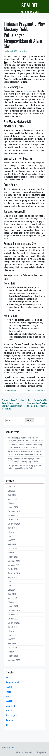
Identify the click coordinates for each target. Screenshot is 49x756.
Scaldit (29, 5)
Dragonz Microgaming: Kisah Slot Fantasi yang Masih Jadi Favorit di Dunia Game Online (25, 446)
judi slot (8, 677)
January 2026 (13, 507)
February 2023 (13, 651)
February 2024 (13, 602)
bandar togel (10, 705)
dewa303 (8, 687)
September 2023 (14, 622)
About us (19, 752)
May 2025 (11, 540)
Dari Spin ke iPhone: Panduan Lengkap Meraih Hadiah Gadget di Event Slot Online (24, 467)
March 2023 (12, 647)
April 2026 (12, 494)
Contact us (29, 752)
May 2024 (11, 589)
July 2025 (11, 532)
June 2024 (12, 585)
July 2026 (11, 486)
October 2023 (13, 618)
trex (12, 747)
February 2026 (13, 503)
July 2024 (11, 581)
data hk (8, 691)
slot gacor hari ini (12, 682)
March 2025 (12, 548)
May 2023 (11, 639)
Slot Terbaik (12, 390)
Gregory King (23, 51)
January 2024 (13, 606)
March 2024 (12, 598)
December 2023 (14, 610)
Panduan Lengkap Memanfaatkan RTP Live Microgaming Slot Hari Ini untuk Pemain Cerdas (25, 439)
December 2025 (14, 511)
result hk (8, 701)
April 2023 (12, 643)
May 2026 (11, 490)
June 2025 (11, 536)
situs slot (8, 710)
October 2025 (13, 519)
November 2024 (14, 565)
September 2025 (14, 523)
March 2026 (12, 499)
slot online (9, 720)
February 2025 (13, 552)
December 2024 (14, 560)
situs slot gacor (11, 715)
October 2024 (13, 569)
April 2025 (12, 544)
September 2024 (14, 573)
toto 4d (8, 696)
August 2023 (12, 626)
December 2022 (14, 659)
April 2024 (12, 593)
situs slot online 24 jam (38, 390)
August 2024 (12, 577)
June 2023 (11, 635)
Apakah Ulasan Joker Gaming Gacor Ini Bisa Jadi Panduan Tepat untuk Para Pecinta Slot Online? (25, 453)
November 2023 (14, 614)
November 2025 (14, 515)
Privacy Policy (41, 752)
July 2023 (11, 631)
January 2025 (13, 556)
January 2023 (13, 655)
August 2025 (12, 527)
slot (30, 90)
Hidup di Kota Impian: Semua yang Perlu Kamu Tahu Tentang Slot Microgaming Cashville (24, 460)
